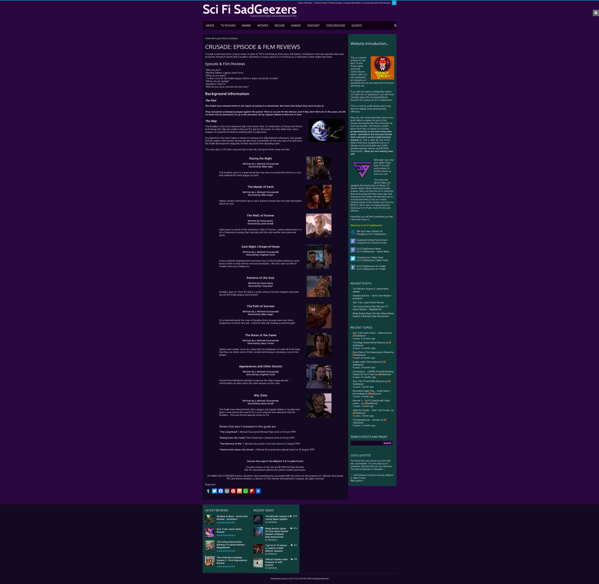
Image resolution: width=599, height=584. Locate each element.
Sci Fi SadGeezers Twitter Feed (372, 260)
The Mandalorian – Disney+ (366, 419)
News (210, 25)
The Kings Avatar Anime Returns (369, 342)
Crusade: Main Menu (352, 3)
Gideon (218, 72)
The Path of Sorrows (261, 306)
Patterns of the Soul (260, 277)
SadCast (313, 25)
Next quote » (357, 480)
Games (296, 25)
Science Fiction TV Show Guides (328, 3)
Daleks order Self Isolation (366, 361)
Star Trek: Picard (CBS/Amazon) (369, 381)
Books (280, 25)
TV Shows (228, 25)
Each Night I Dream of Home (261, 246)
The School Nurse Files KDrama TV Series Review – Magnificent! (370, 308)
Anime (246, 25)
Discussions (335, 25)
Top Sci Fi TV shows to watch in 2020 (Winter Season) (276, 548)
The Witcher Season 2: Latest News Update (277, 517)
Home (300, 3)
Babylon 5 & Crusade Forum (288, 461)
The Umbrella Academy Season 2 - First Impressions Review (232, 560)
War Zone (260, 395)
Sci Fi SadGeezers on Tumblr (371, 269)
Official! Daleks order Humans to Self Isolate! (276, 562)
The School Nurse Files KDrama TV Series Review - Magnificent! (231, 545)
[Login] (394, 2)
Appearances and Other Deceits (260, 366)
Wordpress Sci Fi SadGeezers (371, 234)
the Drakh (229, 78)
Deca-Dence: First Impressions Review (372, 352)
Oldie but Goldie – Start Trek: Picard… (372, 410)
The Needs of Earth (261, 186)
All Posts (308, 3)
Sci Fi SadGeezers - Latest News (372, 251)
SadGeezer (233, 38)
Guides (356, 25)
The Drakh (210, 105)
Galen (222, 229)
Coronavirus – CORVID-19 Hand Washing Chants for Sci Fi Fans (373, 373)
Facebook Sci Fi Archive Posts (371, 242)
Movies (262, 25)
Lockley (241, 266)
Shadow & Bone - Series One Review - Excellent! (232, 517)
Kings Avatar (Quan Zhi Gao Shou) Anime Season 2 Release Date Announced (373, 314)
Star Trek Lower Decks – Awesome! (371, 333)
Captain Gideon (273, 114)
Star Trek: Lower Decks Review (368, 302)
